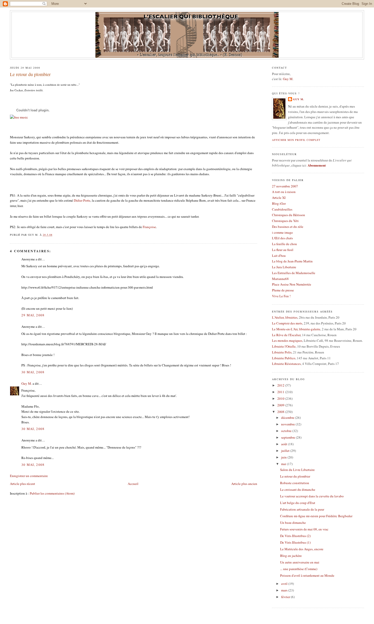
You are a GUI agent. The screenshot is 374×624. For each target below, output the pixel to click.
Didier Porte (82, 200)
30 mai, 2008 (33, 372)
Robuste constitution (294, 483)
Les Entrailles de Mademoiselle (293, 273)
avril (284, 583)
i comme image (282, 232)
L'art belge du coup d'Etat (297, 502)
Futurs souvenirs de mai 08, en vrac (304, 529)
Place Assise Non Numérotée (291, 284)
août (284, 444)
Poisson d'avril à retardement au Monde (307, 575)
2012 (281, 385)
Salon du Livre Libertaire (297, 469)
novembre (288, 424)
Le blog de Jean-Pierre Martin (292, 261)
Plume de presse (283, 290)
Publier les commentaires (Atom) (52, 493)
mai (284, 464)
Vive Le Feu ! (281, 296)
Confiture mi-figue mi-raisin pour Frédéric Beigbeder (316, 516)
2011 (281, 392)
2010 (281, 398)
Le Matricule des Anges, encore (301, 549)
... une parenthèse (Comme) (298, 569)
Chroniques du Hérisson (288, 215)
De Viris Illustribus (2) (295, 535)
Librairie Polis (282, 352)
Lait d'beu (279, 255)
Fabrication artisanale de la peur (302, 509)
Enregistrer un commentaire (29, 475)
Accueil (133, 483)
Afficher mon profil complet (296, 140)
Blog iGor (279, 203)
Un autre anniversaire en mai (299, 562)
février (286, 597)
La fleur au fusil (282, 249)
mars (284, 590)
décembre (288, 417)
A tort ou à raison (284, 191)
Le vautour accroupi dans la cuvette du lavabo (312, 496)
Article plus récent (22, 483)
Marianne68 (280, 278)
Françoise (149, 227)
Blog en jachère (291, 555)
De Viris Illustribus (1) (295, 542)
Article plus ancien (244, 483)
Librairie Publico (283, 358)
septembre (288, 437)
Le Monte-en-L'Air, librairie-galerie (296, 329)
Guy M (288, 79)
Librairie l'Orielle (284, 346)
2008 (281, 411)
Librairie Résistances (286, 363)
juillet (285, 450)
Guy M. (26, 383)
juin (284, 457)
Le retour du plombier (30, 74)
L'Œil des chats (282, 238)
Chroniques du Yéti (285, 220)
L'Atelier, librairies (284, 317)
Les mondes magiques (287, 340)
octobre (286, 430)
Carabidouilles (282, 209)
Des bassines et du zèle (287, 226)
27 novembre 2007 (285, 186)
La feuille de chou (284, 244)
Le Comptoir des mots (287, 323)
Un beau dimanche (293, 522)
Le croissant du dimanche (297, 489)
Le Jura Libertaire (284, 267)
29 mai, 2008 (33, 315)
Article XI (278, 197)
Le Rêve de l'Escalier (286, 335)
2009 (281, 405)
